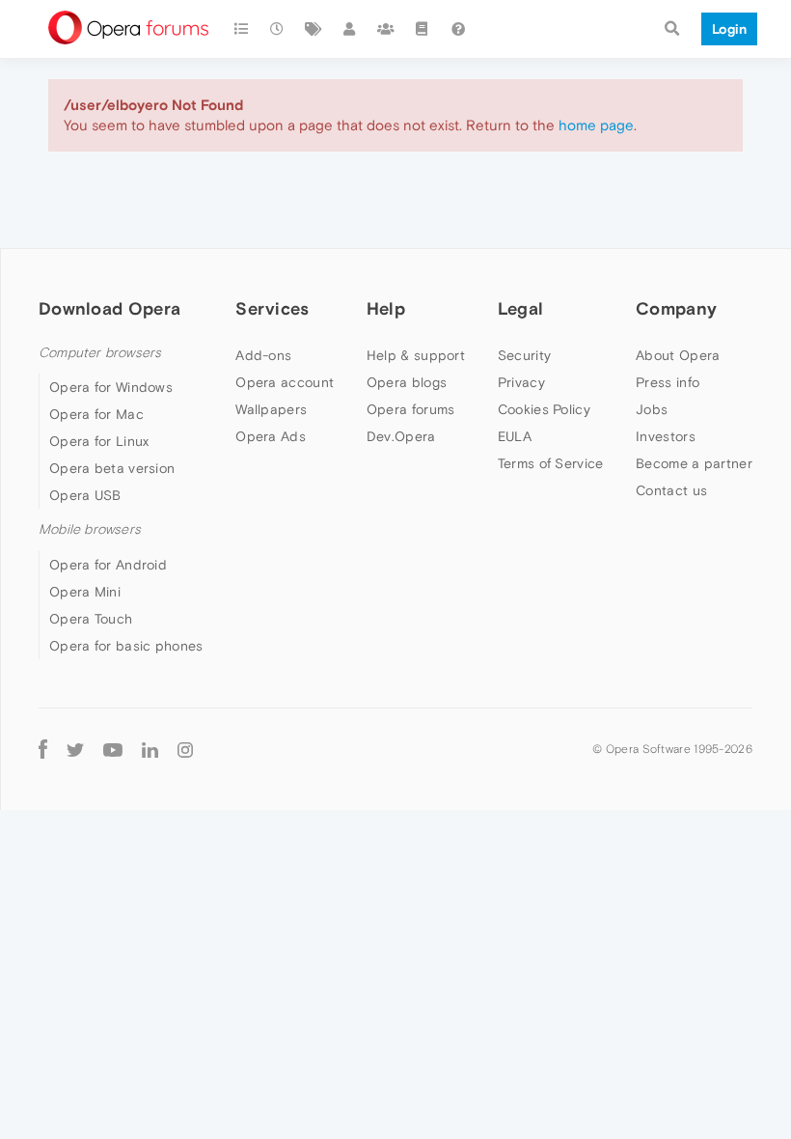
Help (386, 308)
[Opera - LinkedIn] (150, 749)
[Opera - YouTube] (113, 749)
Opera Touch (90, 618)
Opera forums (411, 409)
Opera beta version (112, 468)
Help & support (416, 355)
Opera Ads (270, 436)
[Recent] (277, 29)
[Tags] (313, 29)
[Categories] (241, 29)
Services (272, 308)
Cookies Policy (544, 409)
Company (676, 308)
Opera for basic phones (126, 645)
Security (524, 355)
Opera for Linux (99, 441)
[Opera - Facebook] (43, 749)
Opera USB (85, 495)
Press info (667, 382)
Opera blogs (407, 382)
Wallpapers (271, 409)
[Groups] (386, 29)
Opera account (284, 382)
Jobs (652, 409)
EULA (515, 436)
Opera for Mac (96, 414)
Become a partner (694, 463)
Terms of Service (551, 463)
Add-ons (263, 355)
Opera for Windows (111, 387)
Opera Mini (85, 591)
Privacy (521, 382)
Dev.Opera (401, 436)
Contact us (671, 490)
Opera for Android (108, 564)
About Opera (678, 355)
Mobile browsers (90, 529)
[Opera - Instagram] (185, 749)
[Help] (458, 29)
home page (596, 125)
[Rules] (422, 29)
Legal (521, 308)
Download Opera (109, 308)
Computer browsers (100, 353)
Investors (666, 436)
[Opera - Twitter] (75, 749)
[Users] (350, 29)
